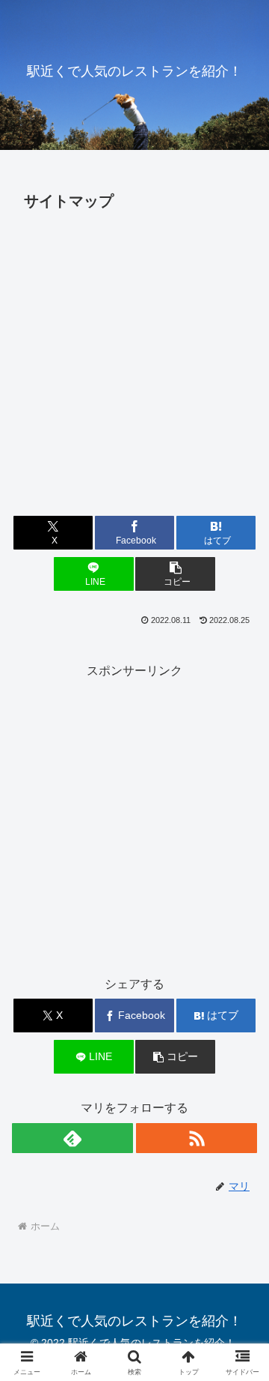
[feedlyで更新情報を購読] (72, 1138)
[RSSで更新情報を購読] (196, 1138)
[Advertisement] (134, 359)
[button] (175, 574)
